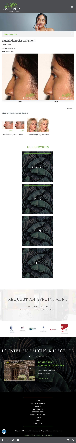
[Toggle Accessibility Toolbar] (4, 431)
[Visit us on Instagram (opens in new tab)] (43, 356)
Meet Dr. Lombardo (38, 403)
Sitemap (50, 435)
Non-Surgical (38, 409)
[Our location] (68, 440)
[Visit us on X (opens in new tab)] (33, 356)
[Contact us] (73, 440)
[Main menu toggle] (72, 7)
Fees (38, 420)
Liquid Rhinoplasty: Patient (18, 40)
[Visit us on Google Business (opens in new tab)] (36, 356)
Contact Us (38, 423)
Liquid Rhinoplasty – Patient (38, 134)
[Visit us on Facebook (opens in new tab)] (29, 356)
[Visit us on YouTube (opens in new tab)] (39, 356)
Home (38, 400)
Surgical (38, 406)
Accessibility (27, 435)
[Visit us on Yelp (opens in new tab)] (46, 356)
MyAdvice (58, 431)
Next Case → (70, 108)
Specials (38, 417)
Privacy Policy (35, 435)
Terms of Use (43, 435)
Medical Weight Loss (38, 414)
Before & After (38, 412)
